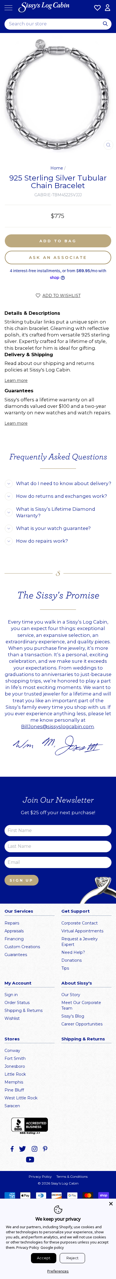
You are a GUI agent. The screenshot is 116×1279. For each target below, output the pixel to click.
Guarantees (16, 954)
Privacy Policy (40, 1176)
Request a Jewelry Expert (79, 941)
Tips (65, 968)
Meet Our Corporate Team (81, 1005)
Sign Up (22, 880)
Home (56, 168)
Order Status (17, 1002)
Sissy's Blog (72, 1016)
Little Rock (15, 1074)
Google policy (52, 1247)
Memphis (14, 1082)
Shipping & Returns (24, 1010)
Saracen (12, 1105)
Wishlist (12, 1018)
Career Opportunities (81, 1024)
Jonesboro (15, 1066)
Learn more (16, 380)
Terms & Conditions (72, 1176)
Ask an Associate (58, 257)
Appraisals (14, 931)
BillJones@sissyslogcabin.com (57, 726)
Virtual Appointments (82, 931)
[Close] (111, 1204)
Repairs (12, 923)
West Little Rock (21, 1097)
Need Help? (73, 952)
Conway (12, 1050)
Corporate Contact (79, 923)
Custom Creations (22, 946)
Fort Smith (15, 1058)
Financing (14, 938)
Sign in (11, 994)
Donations (71, 960)
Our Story (70, 994)
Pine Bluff (14, 1090)
